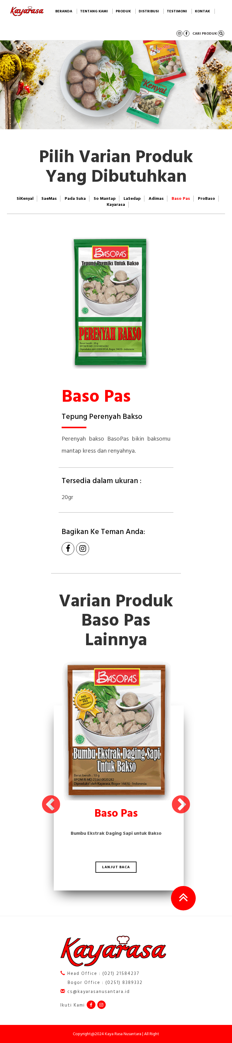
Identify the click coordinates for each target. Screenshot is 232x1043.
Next (181, 805)
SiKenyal (25, 199)
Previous (51, 805)
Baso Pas (181, 199)
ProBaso (206, 199)
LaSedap (132, 199)
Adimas (156, 199)
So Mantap (105, 199)
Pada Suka (75, 199)
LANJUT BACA (116, 867)
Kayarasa (116, 205)
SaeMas (49, 199)
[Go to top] (183, 898)
